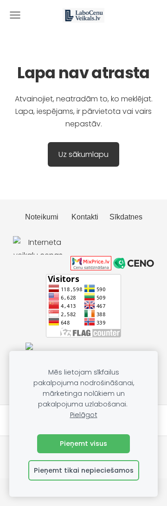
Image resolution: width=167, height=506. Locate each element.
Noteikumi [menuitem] (41, 217)
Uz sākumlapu (83, 154)
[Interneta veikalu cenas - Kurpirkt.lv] (41, 267)
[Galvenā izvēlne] (15, 15)
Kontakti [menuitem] (84, 217)
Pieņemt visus (83, 443)
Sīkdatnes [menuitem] (125, 217)
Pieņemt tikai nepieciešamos (84, 470)
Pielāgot (83, 414)
